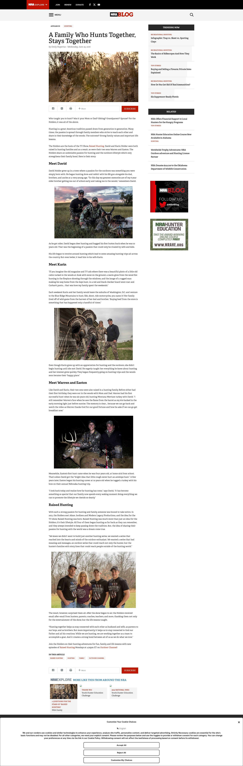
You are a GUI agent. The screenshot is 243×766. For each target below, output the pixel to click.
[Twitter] (94, 2)
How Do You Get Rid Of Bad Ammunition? (170, 84)
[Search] (191, 14)
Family (81, 658)
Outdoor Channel (108, 647)
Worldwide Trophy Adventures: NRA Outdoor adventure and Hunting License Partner (170, 153)
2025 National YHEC (120, 690)
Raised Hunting (96, 146)
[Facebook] (90, 2)
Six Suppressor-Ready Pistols (165, 96)
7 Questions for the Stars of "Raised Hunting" (61, 704)
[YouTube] (99, 2)
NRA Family (57, 710)
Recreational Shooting (161, 35)
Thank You (87, 690)
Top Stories (156, 66)
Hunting (68, 26)
